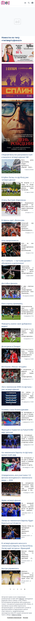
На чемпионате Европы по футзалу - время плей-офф (17, 453)
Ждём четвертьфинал (11, 500)
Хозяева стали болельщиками (15, 409)
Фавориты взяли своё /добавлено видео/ (17, 325)
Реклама (25, 617)
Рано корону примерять (12, 303)
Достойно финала (9, 283)
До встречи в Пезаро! (11, 346)
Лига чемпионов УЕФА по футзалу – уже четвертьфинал (17, 388)
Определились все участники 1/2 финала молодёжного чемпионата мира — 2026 (17, 477)
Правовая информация (14, 617)
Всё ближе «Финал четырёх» (14, 366)
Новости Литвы (16, 615)
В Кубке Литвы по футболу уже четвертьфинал (15, 178)
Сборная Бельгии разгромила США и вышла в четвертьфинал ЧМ (17, 155)
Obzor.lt (21, 599)
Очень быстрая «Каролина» (14, 200)
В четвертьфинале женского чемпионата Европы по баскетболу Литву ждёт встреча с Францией (17, 545)
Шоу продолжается (10, 240)
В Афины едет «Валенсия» (13, 220)
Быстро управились (10, 568)
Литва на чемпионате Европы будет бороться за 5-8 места (17, 521)
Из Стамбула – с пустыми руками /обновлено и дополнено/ (17, 261)
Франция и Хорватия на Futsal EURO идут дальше (17, 431)
